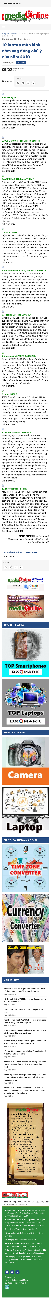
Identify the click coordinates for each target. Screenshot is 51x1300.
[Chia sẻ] (33, 83)
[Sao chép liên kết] (28, 83)
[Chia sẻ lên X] (23, 83)
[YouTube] (12, 1272)
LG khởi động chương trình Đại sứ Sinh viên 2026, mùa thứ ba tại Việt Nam (25, 1052)
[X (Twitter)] (17, 1272)
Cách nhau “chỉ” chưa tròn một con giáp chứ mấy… (23, 1010)
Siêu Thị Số (15, 34)
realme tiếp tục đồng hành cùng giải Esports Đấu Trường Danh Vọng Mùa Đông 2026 (25, 1042)
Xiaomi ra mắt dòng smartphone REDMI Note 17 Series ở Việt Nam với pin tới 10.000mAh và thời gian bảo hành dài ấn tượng (25, 1090)
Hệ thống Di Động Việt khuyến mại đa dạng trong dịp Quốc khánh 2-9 (25, 1000)
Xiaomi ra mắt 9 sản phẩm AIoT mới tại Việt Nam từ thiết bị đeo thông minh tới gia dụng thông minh (25, 1064)
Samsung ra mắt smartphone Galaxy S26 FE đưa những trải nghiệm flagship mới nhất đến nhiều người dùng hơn (25, 1077)
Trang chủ (5, 34)
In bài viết (8, 81)
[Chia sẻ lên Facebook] (18, 83)
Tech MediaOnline (12, 3)
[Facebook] (7, 1272)
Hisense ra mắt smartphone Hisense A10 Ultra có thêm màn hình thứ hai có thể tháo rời (24, 989)
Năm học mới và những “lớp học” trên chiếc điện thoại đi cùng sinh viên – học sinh (25, 1021)
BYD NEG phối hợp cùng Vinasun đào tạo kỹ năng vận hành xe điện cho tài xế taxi (25, 1031)
